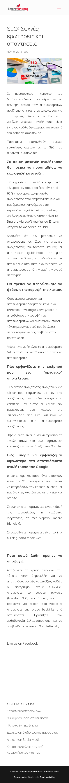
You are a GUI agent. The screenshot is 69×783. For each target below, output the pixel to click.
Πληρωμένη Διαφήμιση (23, 725)
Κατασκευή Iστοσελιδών (24, 711)
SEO (26, 51)
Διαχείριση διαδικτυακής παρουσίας (32, 732)
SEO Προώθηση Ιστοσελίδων (27, 718)
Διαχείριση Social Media (23, 739)
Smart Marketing (47, 777)
